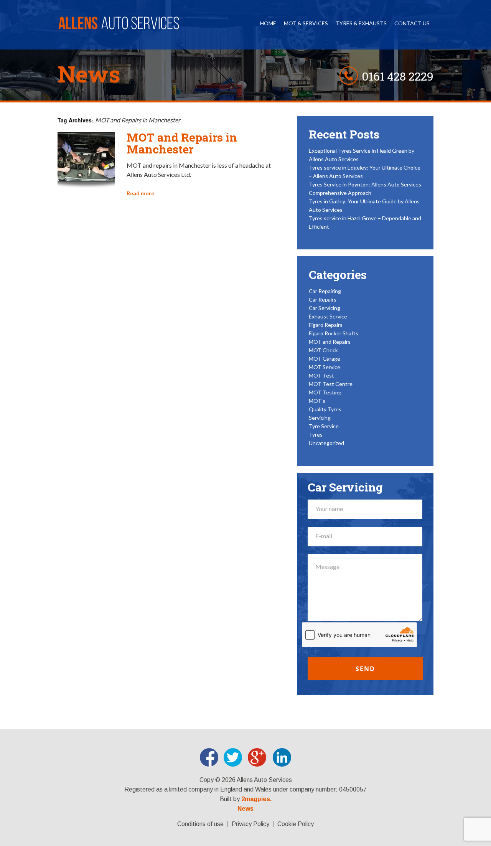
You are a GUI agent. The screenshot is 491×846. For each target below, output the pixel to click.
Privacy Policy (250, 824)
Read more (140, 193)
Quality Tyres (325, 409)
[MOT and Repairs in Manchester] (86, 187)
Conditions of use (200, 824)
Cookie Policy (295, 824)
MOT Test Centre (331, 384)
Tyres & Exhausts (361, 23)
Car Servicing (324, 308)
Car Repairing (325, 291)
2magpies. (256, 799)
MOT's (317, 400)
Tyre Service (324, 426)
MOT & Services (306, 23)
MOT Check (323, 350)
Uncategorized (326, 443)
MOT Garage (324, 358)
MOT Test (321, 375)
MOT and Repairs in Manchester (182, 143)
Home (268, 23)
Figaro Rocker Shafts (333, 333)
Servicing (320, 417)
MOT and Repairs (330, 341)
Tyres (316, 434)
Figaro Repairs (326, 325)
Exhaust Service (328, 316)
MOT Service (324, 367)
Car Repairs (322, 299)
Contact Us (412, 23)
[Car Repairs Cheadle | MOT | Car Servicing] (119, 26)
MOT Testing (325, 392)
